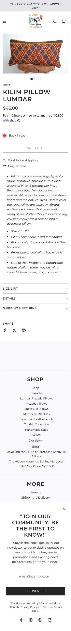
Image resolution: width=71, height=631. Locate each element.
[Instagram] (30, 620)
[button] (31, 79)
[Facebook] (21, 620)
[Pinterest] (40, 620)
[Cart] (63, 21)
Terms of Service (53, 607)
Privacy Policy (29, 607)
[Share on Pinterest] (24, 331)
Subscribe (35, 591)
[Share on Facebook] (5, 331)
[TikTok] (49, 620)
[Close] (63, 509)
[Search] (55, 21)
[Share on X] (14, 331)
